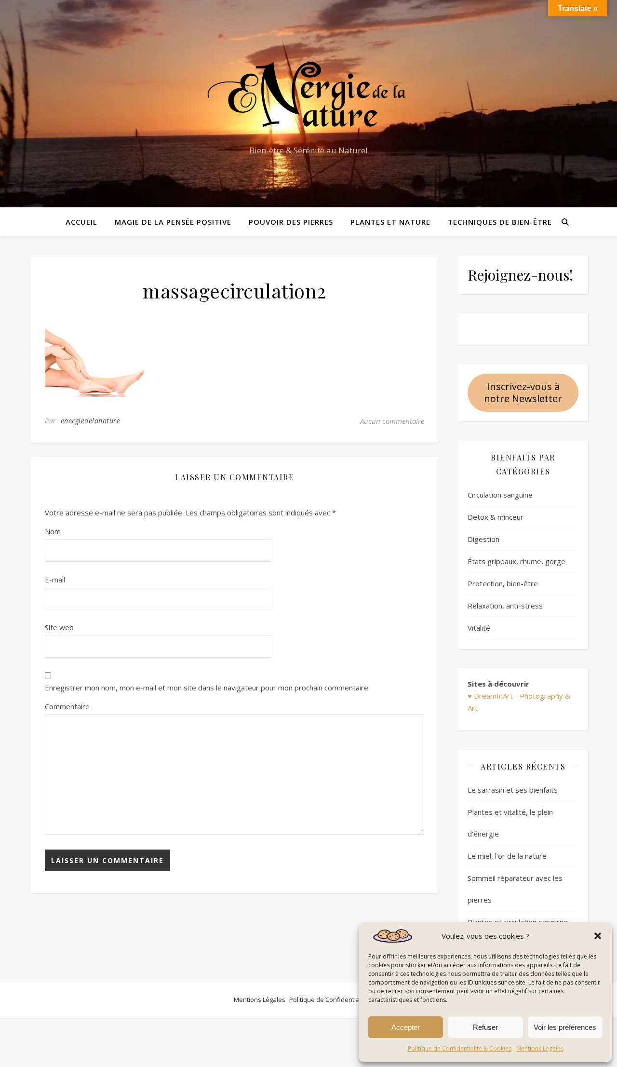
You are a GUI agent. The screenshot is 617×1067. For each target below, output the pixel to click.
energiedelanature (91, 420)
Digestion (483, 539)
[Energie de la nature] (308, 95)
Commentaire (67, 706)
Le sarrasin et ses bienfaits (513, 790)
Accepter (405, 1027)
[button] (598, 936)
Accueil (81, 222)
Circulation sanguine (500, 495)
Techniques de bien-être (500, 222)
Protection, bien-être (503, 583)
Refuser (485, 1027)
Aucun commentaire (392, 421)
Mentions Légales (539, 1048)
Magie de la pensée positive (173, 222)
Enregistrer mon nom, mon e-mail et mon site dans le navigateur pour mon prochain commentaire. (207, 687)
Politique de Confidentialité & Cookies (459, 1048)
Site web (59, 627)
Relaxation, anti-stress (505, 605)
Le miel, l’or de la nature (507, 856)
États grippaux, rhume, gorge (516, 561)
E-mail (55, 579)
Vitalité (479, 628)
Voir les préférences (565, 1027)
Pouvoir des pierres (291, 222)
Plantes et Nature (390, 222)
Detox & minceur (495, 517)
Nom (53, 531)
